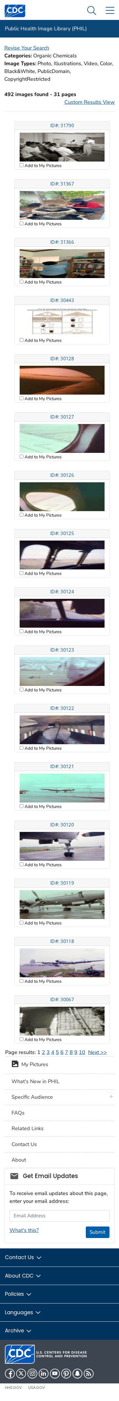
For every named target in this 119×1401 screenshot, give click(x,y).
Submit (97, 1232)
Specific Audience (32, 1097)
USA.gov (36, 1387)
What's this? (24, 1230)
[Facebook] (10, 1374)
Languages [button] (20, 1312)
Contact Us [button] (20, 1257)
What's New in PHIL (36, 1081)
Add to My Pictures (42, 165)
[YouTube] (55, 1374)
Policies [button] (15, 1293)
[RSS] (89, 1374)
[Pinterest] (66, 1374)
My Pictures (33, 1064)
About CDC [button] (20, 1275)
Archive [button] (15, 1330)
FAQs (18, 1112)
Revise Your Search (26, 47)
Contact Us (24, 1144)
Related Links (28, 1128)
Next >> (97, 1052)
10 (82, 1052)
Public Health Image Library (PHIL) (46, 28)
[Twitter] (21, 1374)
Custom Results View (89, 102)
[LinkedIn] (44, 1374)
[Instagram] (32, 1374)
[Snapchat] (77, 1374)
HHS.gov (13, 1387)
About (19, 1159)
